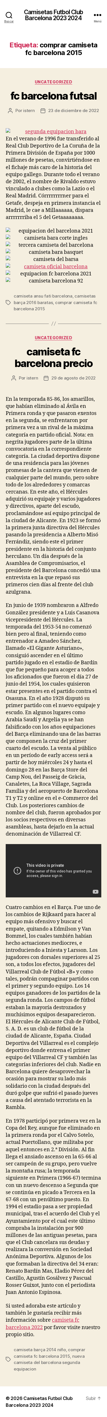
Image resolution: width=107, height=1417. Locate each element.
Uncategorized (53, 81)
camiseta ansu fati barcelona (43, 296)
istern (29, 110)
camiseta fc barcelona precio (53, 357)
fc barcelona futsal (54, 96)
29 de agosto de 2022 (73, 378)
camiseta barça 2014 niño (40, 1349)
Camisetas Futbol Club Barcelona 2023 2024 (53, 15)
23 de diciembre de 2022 (73, 110)
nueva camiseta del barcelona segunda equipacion (49, 1362)
